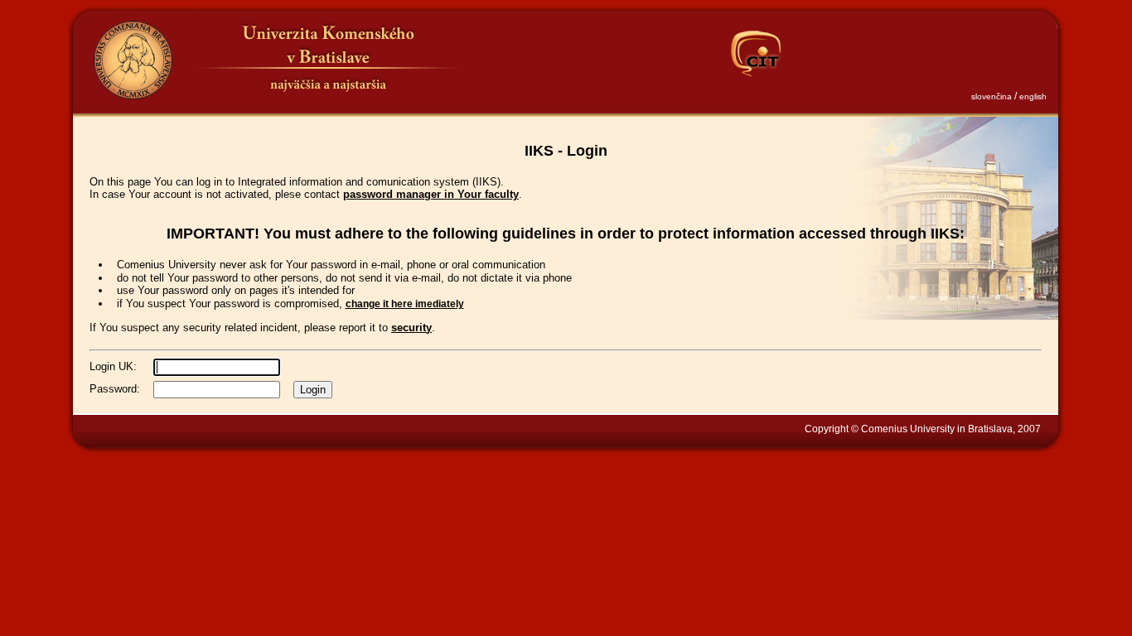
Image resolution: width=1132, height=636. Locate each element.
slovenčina (991, 96)
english (1033, 96)
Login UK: (113, 366)
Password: (114, 389)
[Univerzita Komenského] (133, 60)
